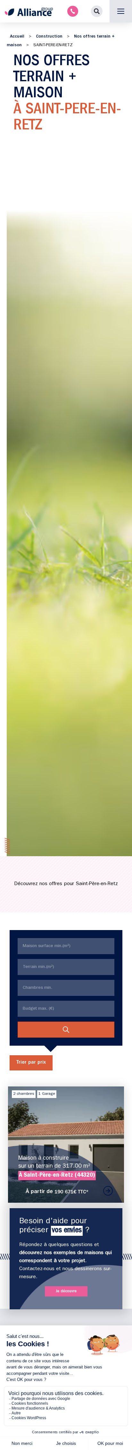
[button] (97, 11)
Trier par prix (31, 1062)
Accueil (17, 36)
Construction (49, 36)
